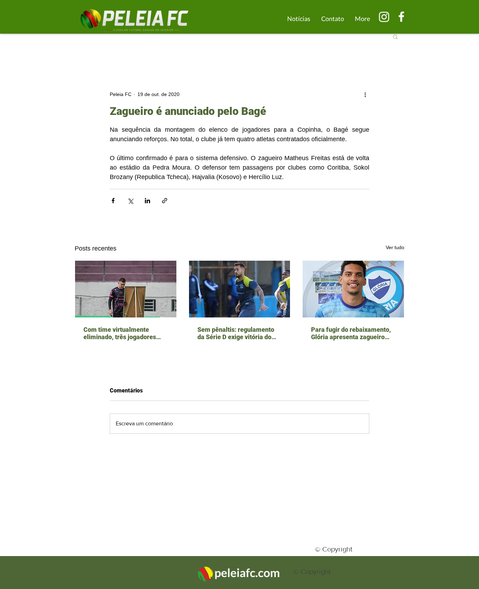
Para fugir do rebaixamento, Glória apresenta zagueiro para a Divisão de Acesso (351, 333)
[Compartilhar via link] (164, 200)
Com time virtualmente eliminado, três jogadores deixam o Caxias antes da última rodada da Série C (119, 333)
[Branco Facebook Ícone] (401, 16)
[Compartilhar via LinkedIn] (147, 200)
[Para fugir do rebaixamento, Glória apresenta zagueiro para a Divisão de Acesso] (353, 289)
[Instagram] (384, 16)
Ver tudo (395, 247)
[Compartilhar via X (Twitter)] (130, 200)
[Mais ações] (365, 94)
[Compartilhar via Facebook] (113, 200)
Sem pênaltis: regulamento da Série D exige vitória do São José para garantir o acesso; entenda (235, 333)
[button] (395, 36)
